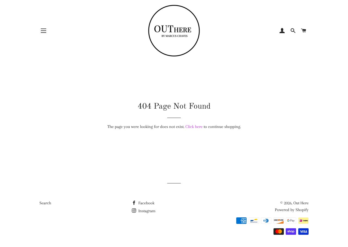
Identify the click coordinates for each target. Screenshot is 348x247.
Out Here (301, 203)
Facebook (145, 203)
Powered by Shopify (292, 209)
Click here (194, 126)
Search (45, 203)
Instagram (146, 210)
